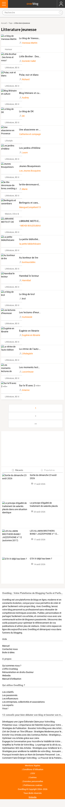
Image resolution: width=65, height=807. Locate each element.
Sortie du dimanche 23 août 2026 (43, 477)
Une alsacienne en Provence (34, 129)
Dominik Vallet (29, 61)
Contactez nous (10, 649)
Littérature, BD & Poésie (15, 67)
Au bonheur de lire (28, 257)
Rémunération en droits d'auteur (18, 672)
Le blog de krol (27, 294)
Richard (26, 79)
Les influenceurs (10, 698)
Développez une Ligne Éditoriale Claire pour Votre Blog (28, 721)
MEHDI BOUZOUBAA (31, 225)
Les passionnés (9, 695)
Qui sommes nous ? (11, 665)
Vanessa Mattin (29, 43)
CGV (33, 773)
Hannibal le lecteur (29, 275)
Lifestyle (9, 140)
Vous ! (5, 708)
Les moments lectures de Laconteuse (39, 367)
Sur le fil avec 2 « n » (29, 385)
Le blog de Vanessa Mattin (33, 38)
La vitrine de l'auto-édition (32, 349)
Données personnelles (33, 781)
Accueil (4, 23)
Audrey (25, 97)
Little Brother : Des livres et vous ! (37, 56)
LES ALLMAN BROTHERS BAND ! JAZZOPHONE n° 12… (44, 532)
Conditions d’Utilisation (33, 769)
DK (23, 116)
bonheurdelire (28, 262)
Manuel (5, 646)
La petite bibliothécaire (31, 239)
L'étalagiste (27, 353)
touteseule (27, 317)
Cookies (33, 777)
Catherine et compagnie (30, 134)
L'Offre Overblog (10, 669)
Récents (19, 470)
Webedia (6, 675)
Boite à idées (8, 652)
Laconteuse (27, 371)
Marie (24, 189)
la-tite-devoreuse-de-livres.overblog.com (40, 184)
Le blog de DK (26, 111)
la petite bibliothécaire (30, 244)
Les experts (7, 705)
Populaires (49, 470)
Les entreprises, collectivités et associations (23, 702)
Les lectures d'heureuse (31, 312)
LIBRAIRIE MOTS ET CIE (31, 221)
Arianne (26, 390)
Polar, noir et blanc (29, 74)
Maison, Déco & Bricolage (16, 214)
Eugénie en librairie (29, 330)
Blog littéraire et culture (31, 93)
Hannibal (26, 280)
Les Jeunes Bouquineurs (31, 170)
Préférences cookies (33, 785)
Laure (25, 152)
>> (36, 424)
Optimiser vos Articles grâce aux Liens (20, 738)
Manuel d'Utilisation (11, 679)
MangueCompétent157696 (32, 207)
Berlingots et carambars (31, 202)
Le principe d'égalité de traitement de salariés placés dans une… (44, 505)
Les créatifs (8, 692)
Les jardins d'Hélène (29, 148)
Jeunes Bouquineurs (30, 166)
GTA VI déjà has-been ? (41, 558)
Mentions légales (32, 765)
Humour (8, 49)
